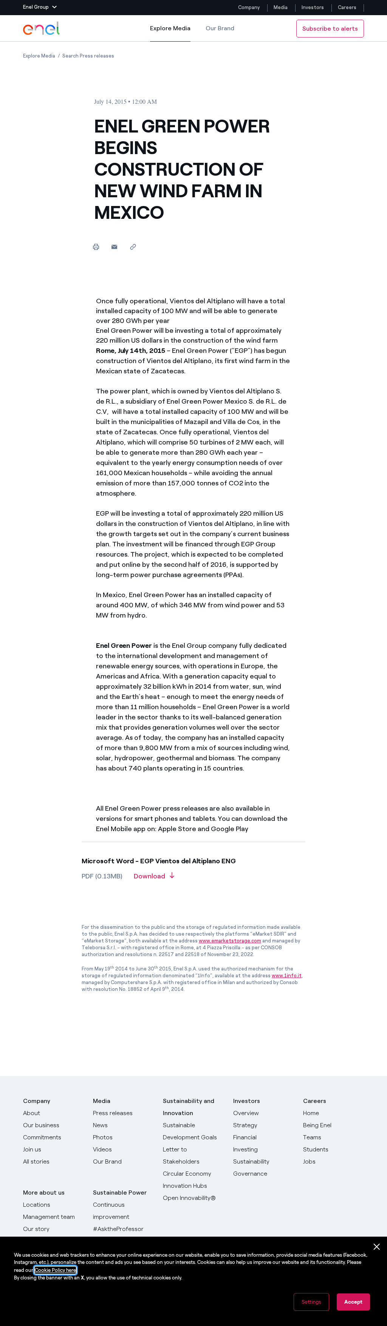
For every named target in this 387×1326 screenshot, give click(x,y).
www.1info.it (287, 975)
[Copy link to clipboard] (132, 246)
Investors (313, 7)
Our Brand (220, 28)
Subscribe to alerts (330, 28)
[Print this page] (95, 246)
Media (281, 7)
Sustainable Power (120, 1192)
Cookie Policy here (55, 1270)
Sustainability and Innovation (188, 1107)
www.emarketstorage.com (230, 941)
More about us (44, 1192)
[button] (40, 7)
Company (249, 7)
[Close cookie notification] (376, 1246)
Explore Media (170, 33)
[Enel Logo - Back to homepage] (42, 28)
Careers (348, 7)
